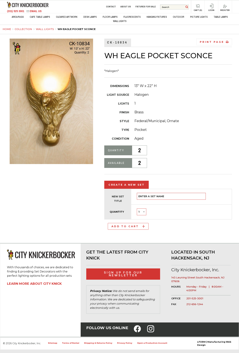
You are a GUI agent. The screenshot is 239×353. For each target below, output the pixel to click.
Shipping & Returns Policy (98, 343)
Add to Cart (125, 226)
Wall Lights (45, 29)
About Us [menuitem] (125, 7)
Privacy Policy (124, 343)
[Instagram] (150, 331)
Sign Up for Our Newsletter (123, 274)
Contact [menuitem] (111, 7)
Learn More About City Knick (34, 284)
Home (7, 29)
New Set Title (118, 198)
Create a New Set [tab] (126, 184)
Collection (24, 29)
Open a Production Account (152, 343)
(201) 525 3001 (16, 11)
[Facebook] (137, 331)
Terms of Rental (70, 343)
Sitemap (52, 343)
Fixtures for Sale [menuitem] (145, 7)
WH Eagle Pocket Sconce (77, 29)
